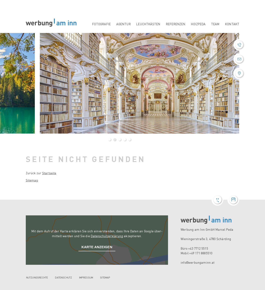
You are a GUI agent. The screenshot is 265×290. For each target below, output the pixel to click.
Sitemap (32, 180)
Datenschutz (63, 277)
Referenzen (176, 24)
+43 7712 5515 (198, 248)
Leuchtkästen (148, 24)
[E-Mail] (239, 59)
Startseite (49, 173)
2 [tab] (114, 139)
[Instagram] (233, 200)
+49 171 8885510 (200, 253)
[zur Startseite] (51, 23)
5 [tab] (129, 139)
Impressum (86, 277)
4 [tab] (124, 139)
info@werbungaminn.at (198, 262)
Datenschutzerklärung (107, 236)
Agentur (123, 24)
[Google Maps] (239, 73)
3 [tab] (119, 139)
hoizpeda (198, 24)
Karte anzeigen (96, 247)
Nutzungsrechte (37, 277)
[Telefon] (239, 45)
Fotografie (101, 24)
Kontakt (232, 24)
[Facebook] (217, 200)
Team (215, 24)
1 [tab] (109, 139)
